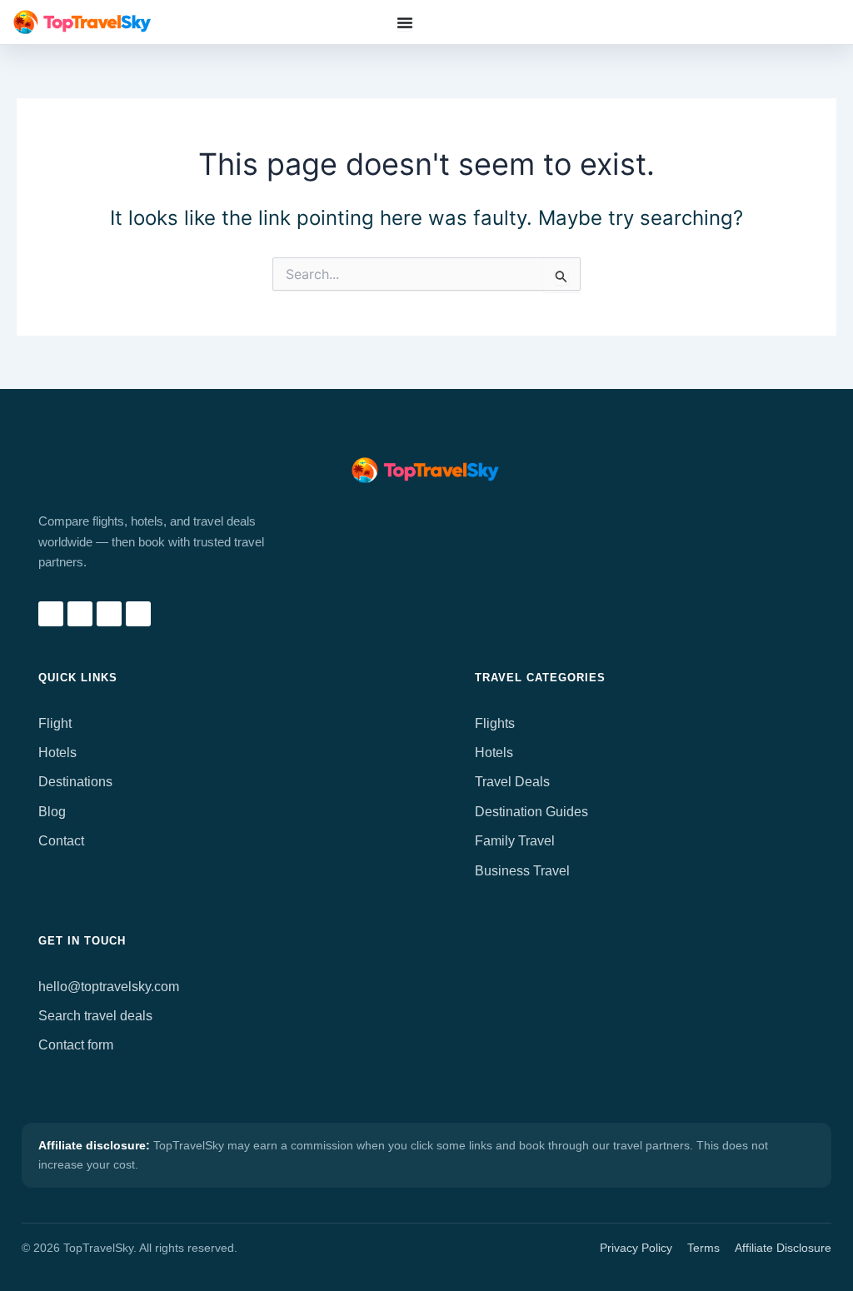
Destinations (75, 782)
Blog (52, 812)
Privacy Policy (636, 1247)
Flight (55, 723)
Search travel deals (95, 1016)
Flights (495, 723)
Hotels (57, 752)
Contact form (75, 1045)
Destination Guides (531, 812)
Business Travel (522, 871)
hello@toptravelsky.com (108, 986)
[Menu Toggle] (405, 22)
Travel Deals (512, 782)
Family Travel (515, 841)
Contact (61, 841)
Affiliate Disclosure (783, 1247)
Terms (703, 1247)
